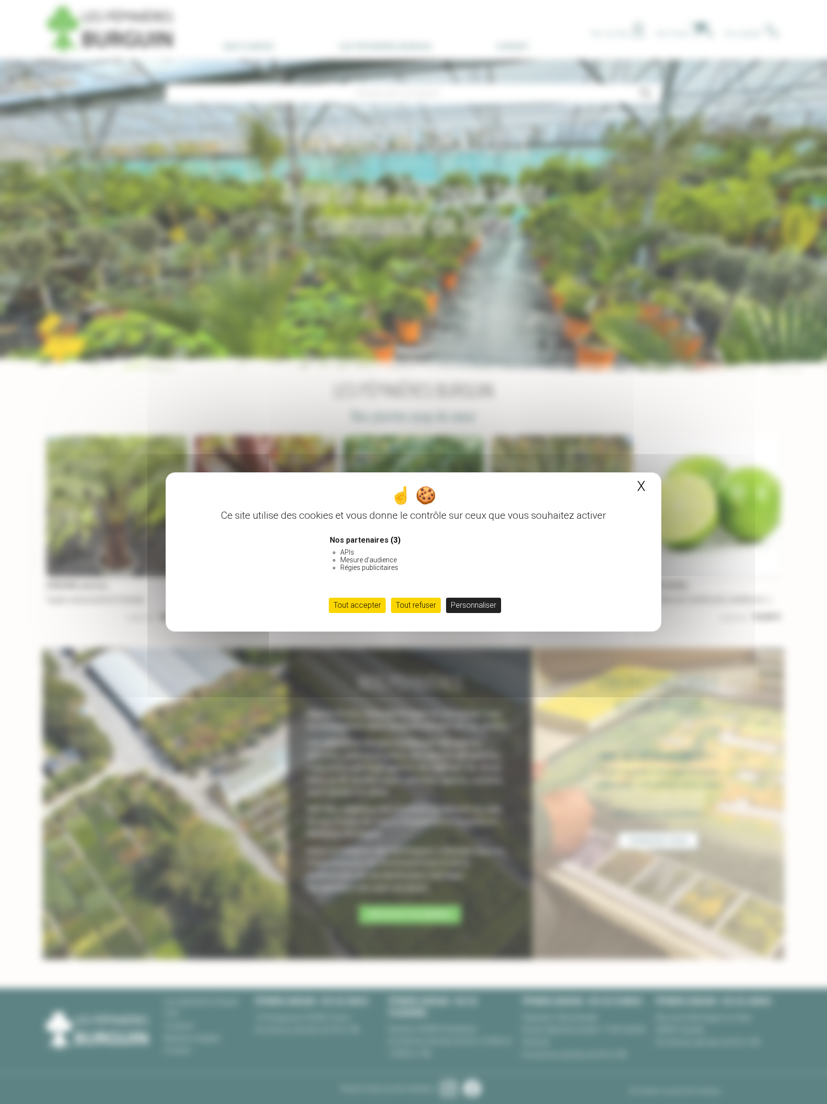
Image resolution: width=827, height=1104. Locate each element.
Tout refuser (416, 605)
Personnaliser (473, 605)
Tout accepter (357, 605)
